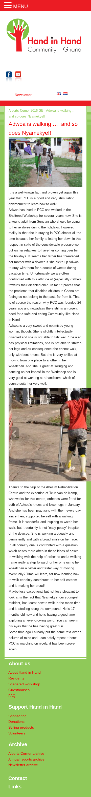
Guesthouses (19, 690)
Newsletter (23, 95)
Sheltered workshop (24, 684)
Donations (16, 722)
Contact (17, 778)
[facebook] (9, 83)
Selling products (21, 727)
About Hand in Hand (24, 672)
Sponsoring (17, 716)
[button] (8, 5)
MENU (20, 6)
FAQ (11, 696)
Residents (16, 678)
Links (14, 786)
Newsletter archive (23, 765)
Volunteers (16, 733)
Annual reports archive (26, 759)
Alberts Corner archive (26, 753)
